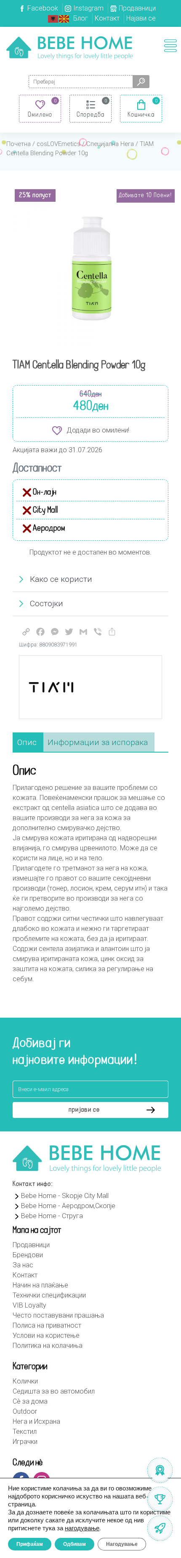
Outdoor (25, 1411)
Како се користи (61, 579)
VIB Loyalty (29, 1305)
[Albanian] (53, 18)
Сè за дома (30, 1401)
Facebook (42, 8)
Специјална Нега (110, 144)
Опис (27, 742)
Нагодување (122, 1544)
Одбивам (74, 1544)
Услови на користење (46, 1335)
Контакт (107, 18)
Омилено (40, 115)
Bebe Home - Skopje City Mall (65, 1196)
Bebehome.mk (69, 48)
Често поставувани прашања (58, 1315)
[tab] (27, 742)
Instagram (88, 8)
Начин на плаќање (40, 1285)
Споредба (91, 115)
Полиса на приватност (47, 1325)
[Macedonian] (64, 18)
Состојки (46, 603)
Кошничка (141, 115)
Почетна (18, 144)
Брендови (28, 1255)
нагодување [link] (82, 1528)
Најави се (141, 18)
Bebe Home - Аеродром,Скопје (68, 1206)
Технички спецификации (49, 1295)
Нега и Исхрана (36, 1421)
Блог (80, 18)
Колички (25, 1381)
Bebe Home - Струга (52, 1216)
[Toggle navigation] (170, 45)
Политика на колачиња (48, 1346)
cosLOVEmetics (58, 144)
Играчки (25, 1442)
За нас (23, 1265)
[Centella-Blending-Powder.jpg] (90, 268)
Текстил (25, 1432)
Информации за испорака (98, 742)
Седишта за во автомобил (54, 1391)
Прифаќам (29, 1544)
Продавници (137, 8)
